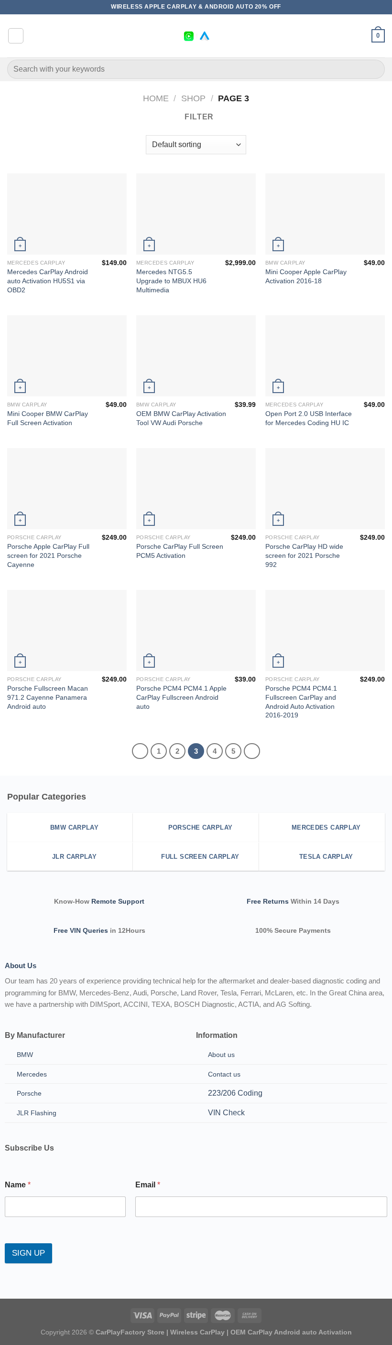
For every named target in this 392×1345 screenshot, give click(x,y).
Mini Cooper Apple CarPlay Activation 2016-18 (306, 276)
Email (147, 1185)
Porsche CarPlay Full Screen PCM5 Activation (179, 551)
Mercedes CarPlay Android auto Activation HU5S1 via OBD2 (47, 280)
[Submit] (373, 69)
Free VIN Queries (81, 930)
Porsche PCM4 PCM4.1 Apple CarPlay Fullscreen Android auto (181, 697)
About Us (20, 965)
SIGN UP (28, 1253)
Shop (193, 98)
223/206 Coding (235, 1093)
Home (156, 98)
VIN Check (226, 1113)
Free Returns (268, 901)
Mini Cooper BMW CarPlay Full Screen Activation (47, 418)
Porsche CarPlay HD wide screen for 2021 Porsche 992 (304, 555)
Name (18, 1185)
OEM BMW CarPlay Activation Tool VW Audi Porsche (181, 418)
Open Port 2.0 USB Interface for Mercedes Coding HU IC (308, 418)
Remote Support (117, 901)
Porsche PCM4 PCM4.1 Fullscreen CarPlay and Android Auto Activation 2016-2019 (301, 701)
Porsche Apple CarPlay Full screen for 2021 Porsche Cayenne (48, 555)
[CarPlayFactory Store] (196, 36)
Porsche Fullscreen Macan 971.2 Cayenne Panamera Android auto (47, 697)
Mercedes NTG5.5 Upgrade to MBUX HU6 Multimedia (171, 280)
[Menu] (15, 35)
